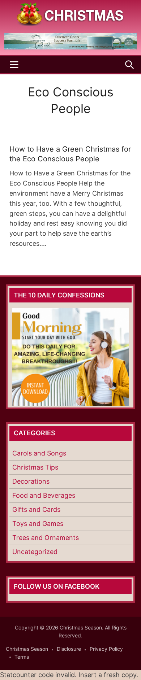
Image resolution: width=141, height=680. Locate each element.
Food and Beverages (43, 495)
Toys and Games (37, 523)
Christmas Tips (35, 467)
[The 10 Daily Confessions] (70, 47)
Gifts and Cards (36, 509)
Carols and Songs (39, 453)
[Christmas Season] (70, 13)
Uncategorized (34, 551)
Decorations (31, 481)
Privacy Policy (106, 649)
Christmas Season (27, 649)
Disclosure (69, 649)
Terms (21, 657)
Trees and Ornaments (45, 537)
